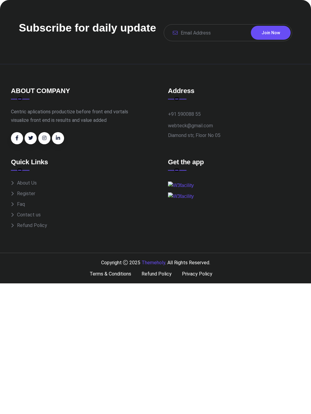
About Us (27, 183)
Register (26, 193)
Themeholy (153, 262)
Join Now (270, 32)
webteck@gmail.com (190, 126)
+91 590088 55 (184, 114)
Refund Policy (32, 225)
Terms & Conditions (110, 274)
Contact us (29, 215)
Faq (21, 204)
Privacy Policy (197, 274)
